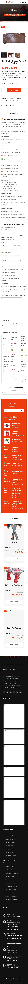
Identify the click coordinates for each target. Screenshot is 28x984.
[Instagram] (7, 692)
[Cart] (25, 2)
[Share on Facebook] (6, 105)
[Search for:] (12, 410)
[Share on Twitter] (8, 105)
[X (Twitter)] (17, 692)
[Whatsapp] (14, 692)
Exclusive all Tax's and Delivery (12, 101)
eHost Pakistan (17, 980)
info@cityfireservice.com (14, 935)
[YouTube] (20, 692)
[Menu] (3, 2)
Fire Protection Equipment (14, 98)
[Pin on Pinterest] (10, 105)
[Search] (20, 2)
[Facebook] (4, 692)
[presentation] (1, 39)
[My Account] (23, 2)
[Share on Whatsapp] (12, 105)
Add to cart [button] (13, 559)
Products (11, 14)
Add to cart (14, 90)
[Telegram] (10, 692)
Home (7, 14)
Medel (3, 83)
